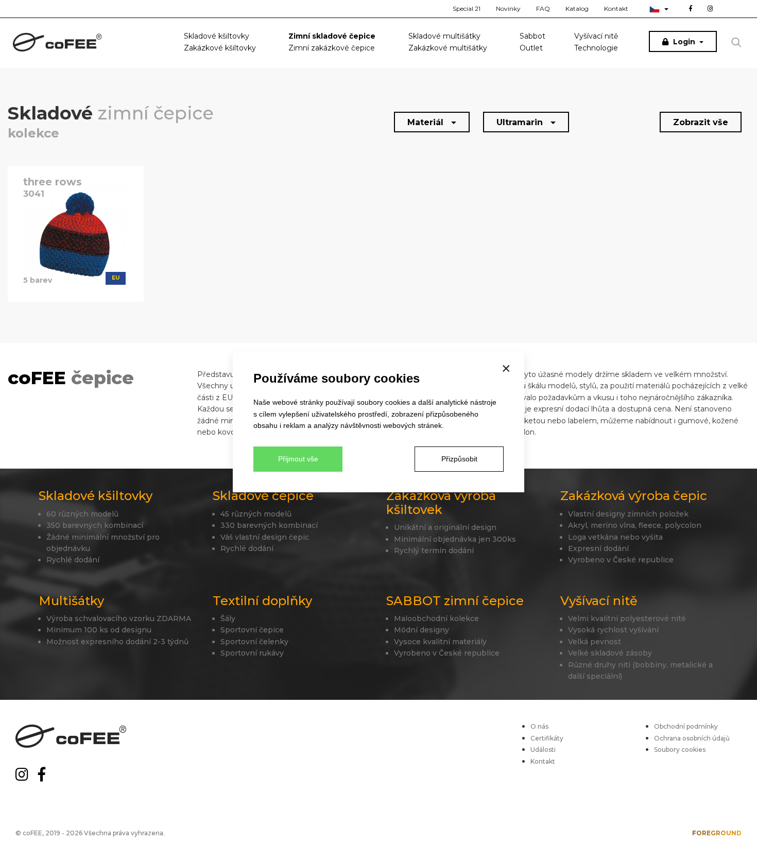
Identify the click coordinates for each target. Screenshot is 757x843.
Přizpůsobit (459, 459)
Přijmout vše (298, 459)
